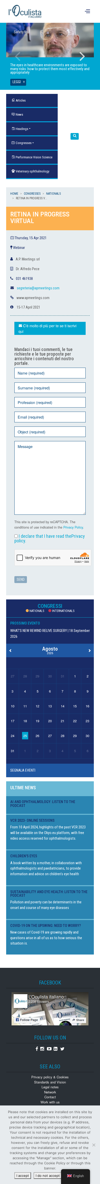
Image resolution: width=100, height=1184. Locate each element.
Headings (21, 129)
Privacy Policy (73, 527)
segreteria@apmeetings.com (38, 288)
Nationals (53, 193)
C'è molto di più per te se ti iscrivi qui (47, 328)
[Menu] (88, 11)
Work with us (50, 1102)
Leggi (17, 82)
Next (82, 56)
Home (14, 193)
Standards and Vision (50, 1082)
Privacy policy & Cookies (50, 1077)
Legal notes (50, 1086)
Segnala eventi (22, 770)
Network (50, 1092)
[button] (75, 136)
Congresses (23, 143)
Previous (17, 56)
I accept (22, 1176)
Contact (50, 1096)
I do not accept (48, 1176)
